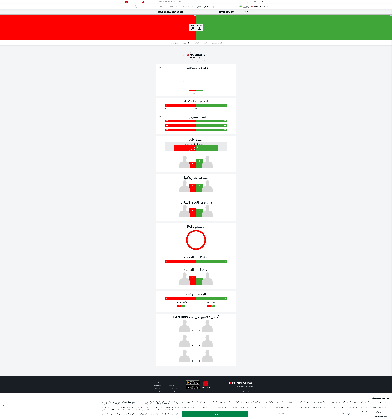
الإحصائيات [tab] (186, 43)
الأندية (182, 6)
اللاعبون (170, 6)
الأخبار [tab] (205, 43)
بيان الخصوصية (158, 385)
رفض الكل (282, 414)
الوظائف (175, 392)
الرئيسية (212, 6)
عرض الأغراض (346, 414)
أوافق (216, 414)
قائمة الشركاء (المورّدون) (380, 416)
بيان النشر (105, 409)
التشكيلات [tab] (196, 43)
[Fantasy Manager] (126, 1)
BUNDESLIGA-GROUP (165, 1)
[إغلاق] (3, 406)
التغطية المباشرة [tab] (217, 43)
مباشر (177, 6)
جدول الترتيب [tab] (174, 43)
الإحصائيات (162, 6)
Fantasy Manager (134, 2)
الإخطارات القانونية (157, 382)
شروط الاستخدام (172, 388)
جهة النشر (159, 392)
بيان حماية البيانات (113, 409)
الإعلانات (175, 382)
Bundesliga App (150, 2)
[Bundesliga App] (143, 1)
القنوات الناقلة (177, 1)
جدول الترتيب (190, 6)
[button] (135, 6)
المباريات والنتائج (202, 6)
